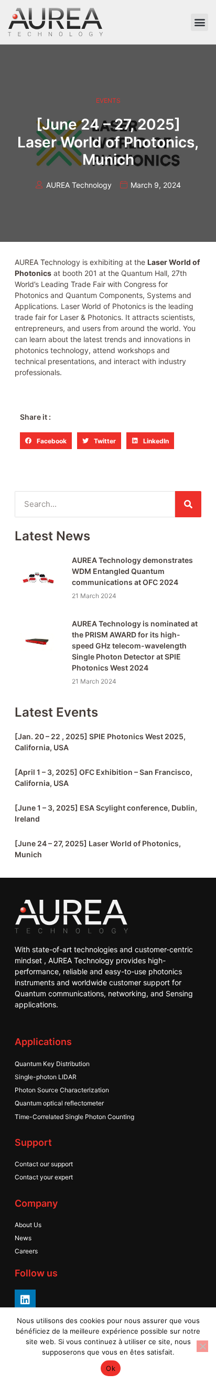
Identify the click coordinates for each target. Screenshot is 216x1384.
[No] (202, 1346)
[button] (199, 22)
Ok (110, 1368)
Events (108, 100)
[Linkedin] (25, 1300)
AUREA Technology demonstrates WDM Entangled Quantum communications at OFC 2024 (132, 571)
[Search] (188, 504)
